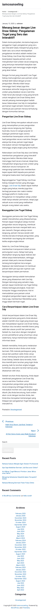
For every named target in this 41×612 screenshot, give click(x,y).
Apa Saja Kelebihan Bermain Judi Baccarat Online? (20, 467)
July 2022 (20, 583)
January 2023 (20, 570)
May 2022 (20, 588)
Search (4, 442)
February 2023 (21, 567)
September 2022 (20, 579)
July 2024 (20, 529)
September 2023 (20, 552)
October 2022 (20, 576)
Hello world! (27, 496)
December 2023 (20, 545)
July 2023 (20, 556)
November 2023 (20, 547)
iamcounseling (22, 605)
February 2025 (21, 513)
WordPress (15, 608)
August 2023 (20, 554)
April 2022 (20, 590)
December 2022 (20, 572)
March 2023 (20, 565)
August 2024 (20, 527)
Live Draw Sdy (15, 185)
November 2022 (20, 574)
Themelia (26, 608)
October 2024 (20, 522)
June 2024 (20, 531)
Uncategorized (16, 410)
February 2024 (21, 540)
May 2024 (20, 534)
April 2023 (20, 563)
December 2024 (20, 518)
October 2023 (20, 549)
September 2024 (20, 525)
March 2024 (20, 538)
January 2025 (20, 516)
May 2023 (20, 561)
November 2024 (20, 520)
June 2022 (20, 585)
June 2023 (20, 558)
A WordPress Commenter (11, 496)
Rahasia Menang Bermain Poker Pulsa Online (18, 483)
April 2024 (20, 536)
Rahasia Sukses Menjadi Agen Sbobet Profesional (20, 464)
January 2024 (20, 543)
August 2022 (20, 581)
